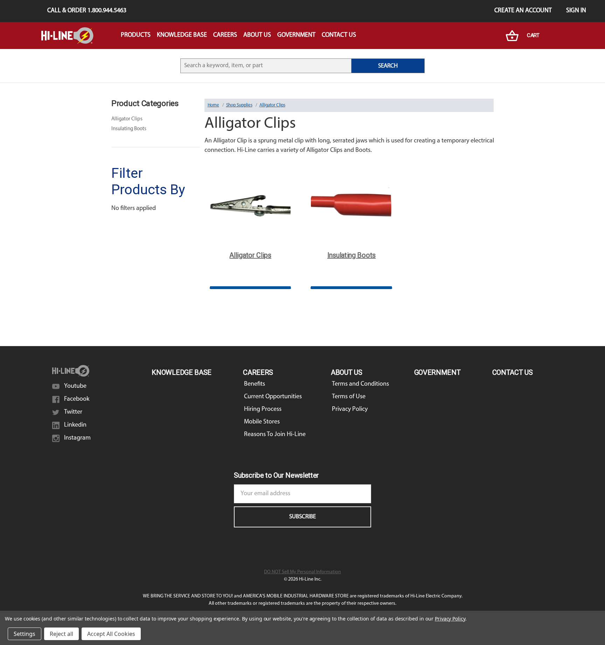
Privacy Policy (350, 409)
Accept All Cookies (111, 634)
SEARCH (388, 66)
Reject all (61, 634)
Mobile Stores (262, 422)
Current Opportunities (273, 397)
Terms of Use (349, 397)
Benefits (254, 384)
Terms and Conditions (360, 384)
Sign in (576, 11)
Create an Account (523, 11)
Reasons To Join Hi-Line (275, 435)
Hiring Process (262, 409)
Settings (24, 634)
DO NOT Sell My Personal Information (302, 572)
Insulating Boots (128, 129)
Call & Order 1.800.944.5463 (86, 11)
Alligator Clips (126, 119)
